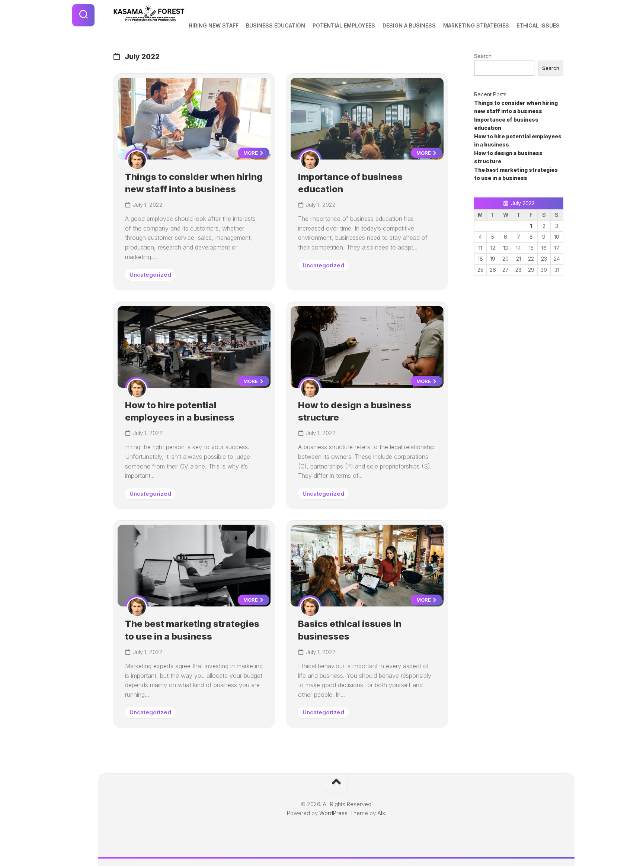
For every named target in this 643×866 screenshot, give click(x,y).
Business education (275, 25)
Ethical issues (538, 25)
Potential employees (344, 25)
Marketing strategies (476, 25)
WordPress (333, 813)
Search (483, 56)
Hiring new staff (214, 25)
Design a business (409, 25)
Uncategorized (150, 274)
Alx (381, 813)
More (251, 153)
